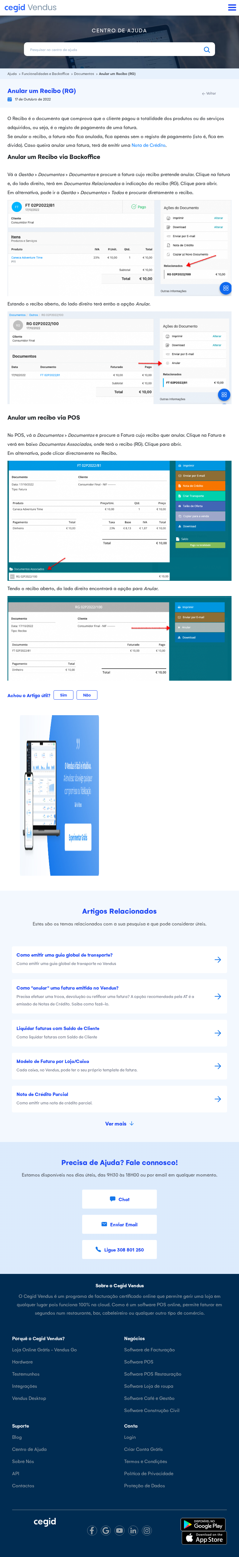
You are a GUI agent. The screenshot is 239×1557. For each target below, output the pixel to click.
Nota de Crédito (149, 145)
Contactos (23, 1485)
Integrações (24, 1386)
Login (130, 1437)
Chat (124, 1199)
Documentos (84, 73)
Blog (17, 1437)
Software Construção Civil (152, 1410)
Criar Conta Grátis (143, 1449)
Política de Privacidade (148, 1473)
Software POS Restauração (152, 1374)
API (15, 1473)
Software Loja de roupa (148, 1386)
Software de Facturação (149, 1349)
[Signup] (59, 794)
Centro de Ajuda (29, 1449)
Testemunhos (26, 1374)
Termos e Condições (145, 1461)
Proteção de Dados (144, 1485)
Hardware (22, 1361)
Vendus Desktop (29, 1398)
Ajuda (12, 73)
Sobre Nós (23, 1461)
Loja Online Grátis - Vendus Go (44, 1349)
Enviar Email (124, 1224)
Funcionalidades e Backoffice (46, 73)
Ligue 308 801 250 (124, 1249)
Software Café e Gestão (149, 1398)
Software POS (138, 1361)
